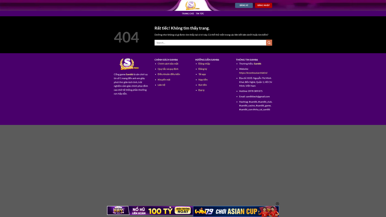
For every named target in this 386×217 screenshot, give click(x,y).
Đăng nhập (204, 63)
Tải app (202, 74)
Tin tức (200, 13)
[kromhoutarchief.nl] (193, 5)
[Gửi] (269, 43)
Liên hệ (161, 84)
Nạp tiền (203, 79)
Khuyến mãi (164, 79)
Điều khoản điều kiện (169, 74)
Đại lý (201, 90)
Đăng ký (202, 68)
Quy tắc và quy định (168, 68)
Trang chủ (188, 13)
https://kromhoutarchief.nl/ (253, 72)
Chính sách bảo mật (168, 63)
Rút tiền (202, 84)
